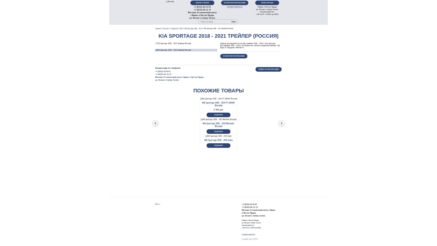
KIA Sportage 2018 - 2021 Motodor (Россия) (218, 124)
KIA (181, 28)
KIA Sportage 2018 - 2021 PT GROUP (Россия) (218, 104)
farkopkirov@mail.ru (235, 7)
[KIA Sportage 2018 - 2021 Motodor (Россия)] (218, 119)
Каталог (166, 28)
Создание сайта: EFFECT (250, 239)
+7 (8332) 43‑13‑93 (202, 7)
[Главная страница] (169, 2)
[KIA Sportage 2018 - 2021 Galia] (218, 136)
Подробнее (218, 115)
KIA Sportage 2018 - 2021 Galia (219, 140)
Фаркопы (174, 28)
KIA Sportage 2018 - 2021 (193, 28)
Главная (158, 28)
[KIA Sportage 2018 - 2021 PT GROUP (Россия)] (218, 99)
